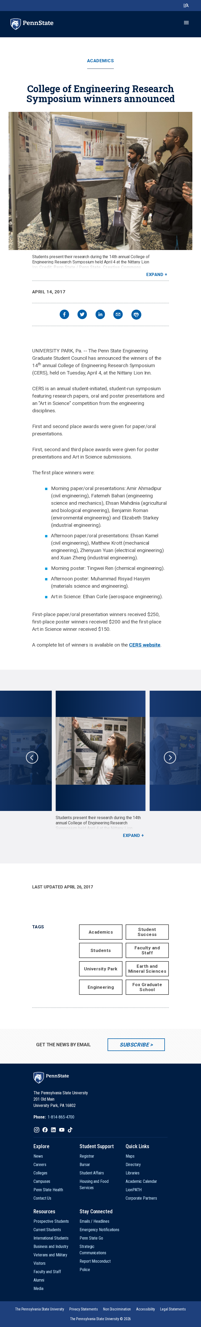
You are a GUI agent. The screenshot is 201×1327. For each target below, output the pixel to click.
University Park (101, 968)
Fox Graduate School (147, 987)
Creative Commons (122, 267)
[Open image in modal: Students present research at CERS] (100, 751)
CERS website (144, 645)
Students (101, 950)
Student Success (147, 932)
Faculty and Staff (147, 950)
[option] (101, 764)
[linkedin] (100, 315)
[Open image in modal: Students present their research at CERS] (100, 181)
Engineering (101, 987)
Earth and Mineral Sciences (147, 969)
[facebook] (64, 315)
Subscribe (134, 1045)
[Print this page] (136, 315)
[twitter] (82, 315)
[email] (118, 315)
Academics (100, 60)
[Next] (169, 757)
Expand (154, 274)
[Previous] (31, 757)
